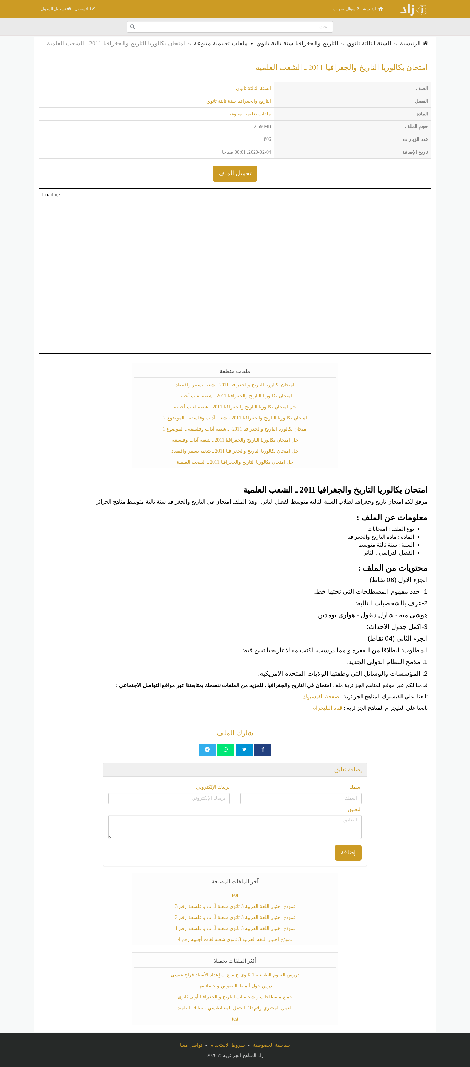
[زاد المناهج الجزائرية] (410, 9)
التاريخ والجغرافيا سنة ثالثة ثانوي (297, 43)
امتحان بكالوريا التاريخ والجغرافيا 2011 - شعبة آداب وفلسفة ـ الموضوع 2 (235, 418)
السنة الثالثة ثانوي (369, 43)
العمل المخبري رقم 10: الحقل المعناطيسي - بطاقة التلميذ (235, 1008)
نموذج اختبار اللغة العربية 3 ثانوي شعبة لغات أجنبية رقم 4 (235, 939)
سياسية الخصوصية (271, 1045)
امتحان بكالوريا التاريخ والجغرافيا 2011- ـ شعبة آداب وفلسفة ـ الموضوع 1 (235, 429)
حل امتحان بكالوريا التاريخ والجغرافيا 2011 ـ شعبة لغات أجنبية (235, 407)
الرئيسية (370, 9)
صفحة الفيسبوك (320, 697)
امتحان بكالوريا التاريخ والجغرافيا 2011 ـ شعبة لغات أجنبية (235, 395)
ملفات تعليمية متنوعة (221, 43)
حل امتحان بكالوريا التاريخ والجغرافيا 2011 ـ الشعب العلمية (235, 462)
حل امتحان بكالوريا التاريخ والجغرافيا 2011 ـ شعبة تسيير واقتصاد (235, 451)
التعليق (355, 809)
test (235, 895)
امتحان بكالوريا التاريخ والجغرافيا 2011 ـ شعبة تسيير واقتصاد (235, 384)
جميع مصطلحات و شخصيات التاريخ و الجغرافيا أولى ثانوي (235, 996)
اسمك (355, 787)
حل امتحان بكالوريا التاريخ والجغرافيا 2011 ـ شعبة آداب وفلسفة (235, 440)
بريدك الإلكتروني (213, 787)
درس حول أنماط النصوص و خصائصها (235, 985)
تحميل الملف (235, 173)
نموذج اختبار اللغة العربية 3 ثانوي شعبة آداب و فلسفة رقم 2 (235, 917)
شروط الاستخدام (227, 1045)
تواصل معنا (191, 1045)
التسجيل (82, 9)
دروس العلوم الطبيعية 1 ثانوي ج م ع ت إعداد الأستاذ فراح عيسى (235, 974)
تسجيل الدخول (54, 9)
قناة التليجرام (327, 708)
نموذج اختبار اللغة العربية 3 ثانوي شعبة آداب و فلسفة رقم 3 (235, 906)
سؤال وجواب (344, 9)
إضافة (348, 852)
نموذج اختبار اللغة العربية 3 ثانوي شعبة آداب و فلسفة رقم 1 (235, 928)
